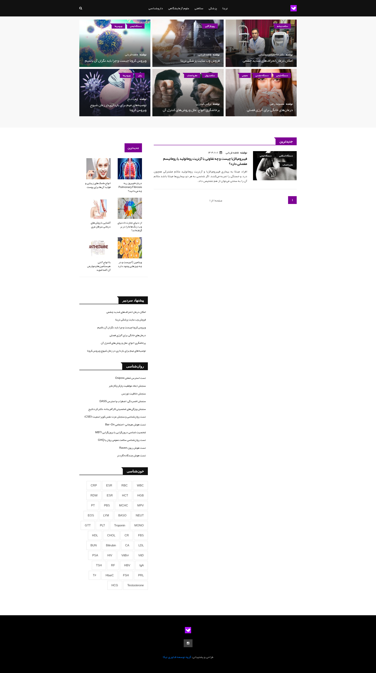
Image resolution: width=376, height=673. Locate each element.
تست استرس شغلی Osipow (130, 378)
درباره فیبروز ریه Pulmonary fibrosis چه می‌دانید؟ (130, 186)
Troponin (119, 525)
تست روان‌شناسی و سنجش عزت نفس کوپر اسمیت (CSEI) (115, 416)
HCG (114, 585)
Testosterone (135, 585)
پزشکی (213, 8)
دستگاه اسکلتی (286, 155)
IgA (141, 565)
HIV (109, 555)
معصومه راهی (277, 103)
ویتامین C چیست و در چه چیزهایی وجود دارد (130, 264)
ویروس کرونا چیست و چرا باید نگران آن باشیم (115, 60)
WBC (140, 485)
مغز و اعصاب (192, 75)
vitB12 (125, 555)
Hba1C (110, 575)
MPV (140, 505)
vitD (141, 555)
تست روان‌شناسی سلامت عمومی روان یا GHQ (122, 440)
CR (127, 535)
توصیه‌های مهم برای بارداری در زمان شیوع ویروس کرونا (118, 107)
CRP (94, 485)
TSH (99, 565)
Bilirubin (111, 545)
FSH (126, 575)
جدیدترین (133, 148)
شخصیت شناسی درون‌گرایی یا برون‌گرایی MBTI (120, 432)
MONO (139, 525)
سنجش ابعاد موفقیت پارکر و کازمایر (127, 385)
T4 (94, 575)
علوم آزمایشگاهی (178, 8)
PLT (102, 525)
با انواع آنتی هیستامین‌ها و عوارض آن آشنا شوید (99, 265)
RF (113, 565)
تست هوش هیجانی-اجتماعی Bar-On (125, 424)
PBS (107, 505)
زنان (140, 75)
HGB (140, 495)
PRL (141, 575)
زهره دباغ (132, 99)
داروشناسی (155, 8)
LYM (106, 515)
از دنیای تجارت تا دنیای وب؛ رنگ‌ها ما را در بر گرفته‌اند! (130, 226)
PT (93, 505)
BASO (122, 515)
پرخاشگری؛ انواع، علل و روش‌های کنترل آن (191, 109)
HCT (125, 495)
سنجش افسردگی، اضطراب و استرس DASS (122, 401)
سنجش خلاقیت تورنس (133, 393)
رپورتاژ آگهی (210, 26)
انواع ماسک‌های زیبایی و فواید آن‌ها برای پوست (98, 185)
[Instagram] (188, 643)
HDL (95, 535)
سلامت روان (210, 75)
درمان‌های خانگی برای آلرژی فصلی (270, 109)
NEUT (140, 515)
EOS (91, 515)
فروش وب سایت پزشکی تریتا (200, 60)
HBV (127, 565)
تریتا (225, 8)
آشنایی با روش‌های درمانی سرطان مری (101, 224)
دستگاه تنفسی (262, 75)
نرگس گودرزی (203, 103)
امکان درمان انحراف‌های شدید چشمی (268, 60)
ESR (109, 485)
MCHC (123, 505)
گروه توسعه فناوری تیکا (177, 657)
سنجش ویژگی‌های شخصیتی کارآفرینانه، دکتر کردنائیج (117, 409)
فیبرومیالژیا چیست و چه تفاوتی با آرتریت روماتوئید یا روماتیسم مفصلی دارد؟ (205, 161)
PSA (95, 555)
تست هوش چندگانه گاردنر (131, 455)
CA (127, 545)
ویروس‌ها (118, 26)
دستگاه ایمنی (136, 26)
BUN (93, 545)
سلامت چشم (282, 26)
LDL (141, 545)
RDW (94, 495)
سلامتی (198, 8)
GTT (88, 525)
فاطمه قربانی (204, 54)
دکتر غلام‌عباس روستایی (271, 54)
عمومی (245, 75)
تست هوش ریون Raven (132, 447)
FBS (141, 535)
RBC (124, 485)
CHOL (111, 535)
